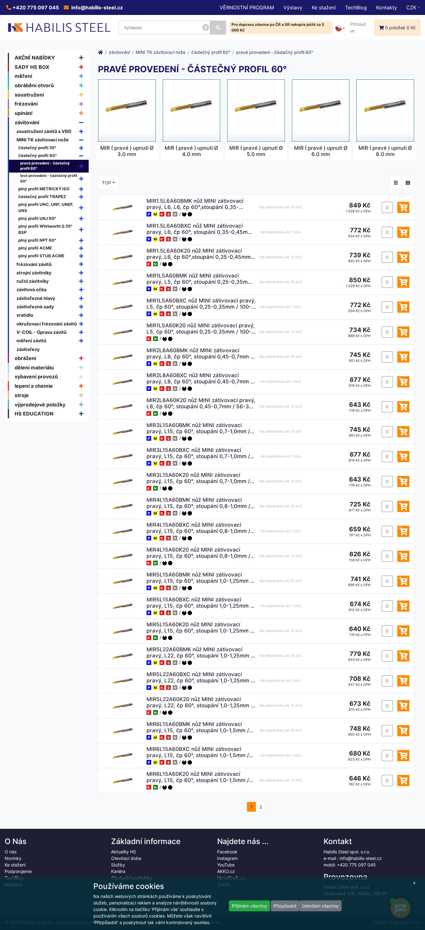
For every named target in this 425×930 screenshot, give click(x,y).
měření (23, 76)
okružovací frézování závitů (46, 323)
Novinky (13, 858)
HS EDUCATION (34, 413)
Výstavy (292, 7)
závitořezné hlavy (35, 298)
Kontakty (386, 7)
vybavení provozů (36, 376)
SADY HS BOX (32, 67)
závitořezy (28, 349)
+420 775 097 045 (35, 7)
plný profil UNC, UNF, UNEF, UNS (46, 207)
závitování (27, 122)
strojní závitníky (33, 272)
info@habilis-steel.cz (96, 7)
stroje (22, 395)
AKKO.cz (226, 871)
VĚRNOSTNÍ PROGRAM (247, 7)
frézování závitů (34, 264)
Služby (118, 864)
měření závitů (31, 340)
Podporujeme (18, 871)
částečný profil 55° (37, 147)
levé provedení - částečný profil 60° (48, 178)
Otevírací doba (126, 858)
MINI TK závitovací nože (42, 139)
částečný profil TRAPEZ (42, 196)
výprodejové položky (40, 404)
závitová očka (31, 289)
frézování (26, 104)
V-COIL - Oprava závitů (41, 332)
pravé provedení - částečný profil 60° (45, 166)
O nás (10, 851)
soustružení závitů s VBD (44, 131)
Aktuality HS (123, 851)
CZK (411, 7)
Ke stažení (324, 7)
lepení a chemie (34, 386)
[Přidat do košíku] (403, 207)
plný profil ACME (35, 247)
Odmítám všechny (320, 906)
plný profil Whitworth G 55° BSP (45, 229)
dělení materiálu (34, 367)
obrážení (25, 358)
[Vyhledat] (218, 28)
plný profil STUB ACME (41, 255)
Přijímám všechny (249, 906)
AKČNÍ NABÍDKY (35, 58)
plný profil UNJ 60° (37, 218)
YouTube (226, 864)
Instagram (227, 858)
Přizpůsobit (285, 906)
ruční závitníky (32, 281)
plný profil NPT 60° (37, 240)
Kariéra (118, 871)
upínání (23, 113)
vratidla (24, 315)
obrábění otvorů (34, 85)
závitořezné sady (35, 306)
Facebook (227, 851)
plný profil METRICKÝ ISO (43, 188)
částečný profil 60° (37, 155)
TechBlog (356, 7)
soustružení (29, 95)
